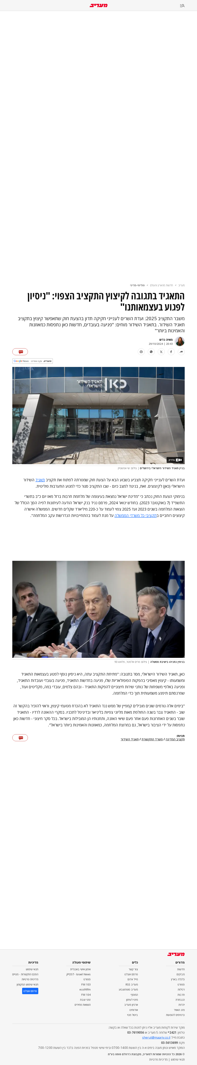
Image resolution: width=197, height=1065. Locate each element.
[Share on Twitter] (161, 351)
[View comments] (20, 351)
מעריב (181, 285)
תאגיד (40, 479)
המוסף (134, 994)
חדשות (181, 969)
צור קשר (133, 969)
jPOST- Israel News (78, 974)
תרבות (181, 994)
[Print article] (141, 351)
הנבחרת (180, 999)
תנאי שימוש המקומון (27, 984)
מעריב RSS (131, 984)
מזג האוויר (179, 1010)
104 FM (86, 994)
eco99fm (85, 989)
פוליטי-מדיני (137, 285)
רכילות (181, 989)
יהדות (182, 1004)
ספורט (181, 984)
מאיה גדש (166, 339)
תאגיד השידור (130, 739)
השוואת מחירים (83, 1004)
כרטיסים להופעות (175, 1015)
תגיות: (180, 736)
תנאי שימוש (32, 969)
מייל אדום (133, 979)
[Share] (181, 351)
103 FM (86, 984)
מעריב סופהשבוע (128, 989)
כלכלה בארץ (178, 979)
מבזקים (181, 974)
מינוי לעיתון (132, 999)
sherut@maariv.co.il (156, 1037)
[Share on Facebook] (171, 351)
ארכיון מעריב (131, 1004)
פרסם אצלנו (131, 974)
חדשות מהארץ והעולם (161, 285)
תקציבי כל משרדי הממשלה (135, 515)
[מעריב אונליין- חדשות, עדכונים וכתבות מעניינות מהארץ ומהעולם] (98, 5)
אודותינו (133, 1010)
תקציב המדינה (175, 739)
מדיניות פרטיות (30, 979)
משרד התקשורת (152, 739)
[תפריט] (188, 5)
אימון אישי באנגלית (80, 969)
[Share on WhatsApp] (151, 351)
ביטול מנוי (132, 1015)
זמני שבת (85, 999)
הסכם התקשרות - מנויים (25, 974)
